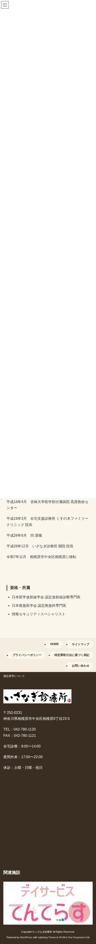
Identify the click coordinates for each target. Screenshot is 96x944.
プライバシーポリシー (27, 655)
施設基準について (14, 676)
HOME (54, 644)
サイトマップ (80, 644)
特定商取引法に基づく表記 (71, 655)
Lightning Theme (47, 937)
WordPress (26, 937)
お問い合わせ (80, 665)
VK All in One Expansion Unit (74, 937)
